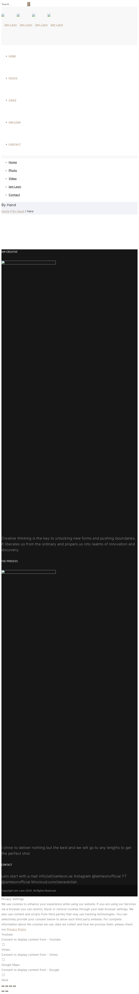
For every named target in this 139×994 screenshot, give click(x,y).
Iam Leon (15, 122)
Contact (15, 144)
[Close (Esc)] (2, 986)
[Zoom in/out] (14, 986)
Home (12, 56)
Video (12, 100)
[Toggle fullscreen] (10, 986)
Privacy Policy (16, 929)
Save (4, 980)
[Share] (6, 986)
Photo (13, 78)
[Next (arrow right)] (6, 991)
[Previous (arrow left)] (2, 991)
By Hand (18, 211)
